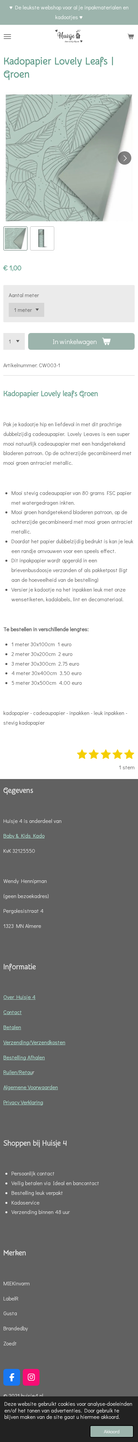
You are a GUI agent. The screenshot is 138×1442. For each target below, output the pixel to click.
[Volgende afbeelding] (124, 158)
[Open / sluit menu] (7, 36)
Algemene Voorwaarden (30, 1087)
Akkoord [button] (112, 1431)
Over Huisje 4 (19, 996)
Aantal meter (24, 294)
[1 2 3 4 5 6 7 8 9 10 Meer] (14, 341)
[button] (15, 238)
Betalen (12, 1027)
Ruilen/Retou (17, 1071)
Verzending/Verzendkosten (34, 1042)
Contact (12, 1011)
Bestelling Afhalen (24, 1057)
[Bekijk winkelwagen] (130, 36)
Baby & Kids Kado (24, 835)
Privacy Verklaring (23, 1102)
